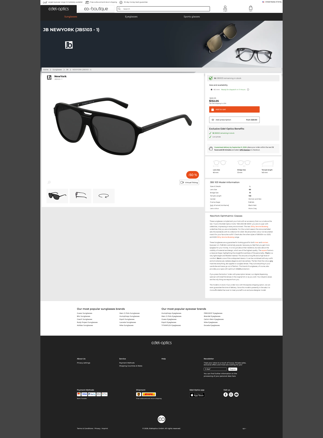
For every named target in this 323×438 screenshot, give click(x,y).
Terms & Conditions (85, 428)
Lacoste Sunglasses (127, 322)
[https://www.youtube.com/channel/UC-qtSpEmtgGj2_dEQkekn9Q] (236, 395)
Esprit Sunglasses (126, 319)
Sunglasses (57, 70)
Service (122, 359)
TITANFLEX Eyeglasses (171, 325)
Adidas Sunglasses (85, 325)
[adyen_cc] (79, 394)
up (244, 428)
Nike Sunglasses (126, 325)
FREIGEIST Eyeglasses (213, 313)
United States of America (274, 2)
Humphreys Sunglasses (129, 316)
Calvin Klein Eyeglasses (214, 319)
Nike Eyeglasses (211, 322)
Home (45, 70)
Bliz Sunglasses (83, 316)
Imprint (105, 428)
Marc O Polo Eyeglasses (171, 316)
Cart (250, 11)
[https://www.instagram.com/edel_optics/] (231, 395)
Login (225, 11)
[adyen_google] (104, 394)
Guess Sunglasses (84, 313)
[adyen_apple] (98, 394)
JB (67, 70)
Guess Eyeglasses (169, 319)
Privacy (97, 428)
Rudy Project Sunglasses (87, 322)
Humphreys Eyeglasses (171, 313)
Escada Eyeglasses (212, 325)
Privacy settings (83, 363)
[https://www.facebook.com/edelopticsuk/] (225, 395)
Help (164, 359)
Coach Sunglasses (84, 319)
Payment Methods (127, 363)
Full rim (251, 202)
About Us (81, 359)
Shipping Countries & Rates (130, 366)
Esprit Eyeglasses (169, 322)
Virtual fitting (191, 182)
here (234, 376)
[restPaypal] (92, 394)
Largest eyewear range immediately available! (65, 2)
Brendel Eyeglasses (212, 316)
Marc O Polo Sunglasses (129, 313)
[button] (58, 9)
